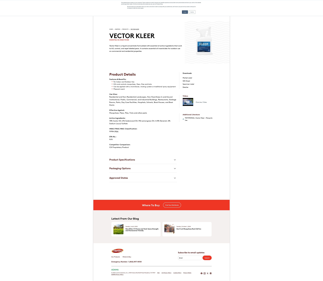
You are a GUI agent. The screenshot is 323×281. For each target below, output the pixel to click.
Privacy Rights (187, 272)
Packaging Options (120, 168)
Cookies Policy (177, 272)
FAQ (158, 272)
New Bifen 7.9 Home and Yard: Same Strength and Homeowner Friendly (141, 229)
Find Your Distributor (172, 205)
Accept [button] (184, 12)
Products (125, 29)
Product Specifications (122, 159)
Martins (117, 29)
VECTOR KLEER (135, 29)
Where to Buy (127, 257)
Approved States (118, 177)
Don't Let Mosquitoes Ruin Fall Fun (188, 229)
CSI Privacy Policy (166, 272)
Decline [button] (192, 12)
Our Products (115, 257)
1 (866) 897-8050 (135, 261)
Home (111, 29)
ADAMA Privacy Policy (117, 274)
